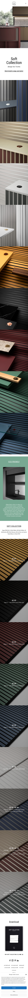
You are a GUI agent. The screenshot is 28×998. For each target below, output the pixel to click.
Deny (14, 991)
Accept (14, 987)
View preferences (14, 994)
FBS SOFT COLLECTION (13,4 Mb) (13, 954)
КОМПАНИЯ (14, 970)
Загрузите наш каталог (14, 71)
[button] (26, 974)
